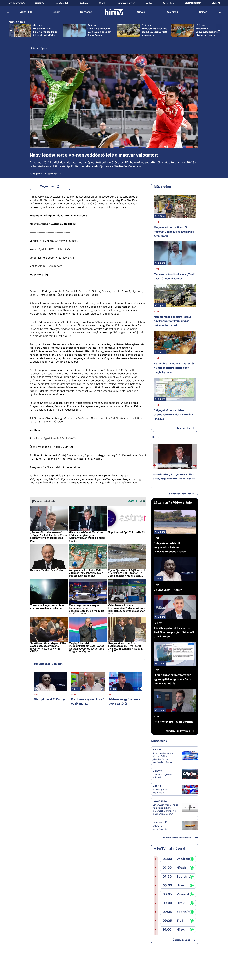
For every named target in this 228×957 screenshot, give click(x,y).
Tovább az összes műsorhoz (178, 837)
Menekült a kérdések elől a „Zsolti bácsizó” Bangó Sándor (99, 31)
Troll (180, 920)
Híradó (157, 749)
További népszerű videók (180, 493)
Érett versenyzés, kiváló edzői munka (87, 701)
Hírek (36, 694)
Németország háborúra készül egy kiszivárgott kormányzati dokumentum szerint (154, 33)
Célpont (157, 770)
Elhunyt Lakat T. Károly (49, 699)
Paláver (158, 623)
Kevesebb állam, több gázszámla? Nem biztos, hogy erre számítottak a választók (174, 476)
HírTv (32, 48)
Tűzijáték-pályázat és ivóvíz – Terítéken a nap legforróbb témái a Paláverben (174, 632)
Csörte (157, 785)
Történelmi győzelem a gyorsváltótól (124, 701)
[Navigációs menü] (8, 12)
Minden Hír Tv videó (178, 730)
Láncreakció (160, 822)
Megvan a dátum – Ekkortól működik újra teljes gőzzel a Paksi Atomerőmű (45, 33)
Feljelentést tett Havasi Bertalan (173, 721)
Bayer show (160, 801)
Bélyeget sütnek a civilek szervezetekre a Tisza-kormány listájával (173, 414)
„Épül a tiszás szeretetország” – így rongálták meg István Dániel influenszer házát (173, 679)
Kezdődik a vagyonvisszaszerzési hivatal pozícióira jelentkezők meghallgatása (208, 35)
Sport (44, 48)
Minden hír (183, 428)
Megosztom (47, 186)
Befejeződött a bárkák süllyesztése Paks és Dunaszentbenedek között (170, 547)
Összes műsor (181, 939)
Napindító (113, 694)
